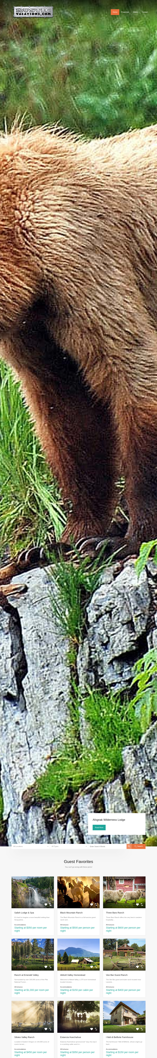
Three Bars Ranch (115, 912)
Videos (135, 12)
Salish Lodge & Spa (24, 912)
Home (115, 12)
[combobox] (30, 846)
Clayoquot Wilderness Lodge (110, 819)
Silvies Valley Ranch (24, 1037)
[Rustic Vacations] (33, 21)
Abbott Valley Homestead (72, 975)
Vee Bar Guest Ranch (117, 975)
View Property (33, 902)
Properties (125, 12)
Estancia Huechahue (70, 1037)
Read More (99, 827)
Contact (145, 12)
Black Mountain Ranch (71, 912)
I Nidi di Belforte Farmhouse (119, 1037)
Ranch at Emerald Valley (26, 975)
